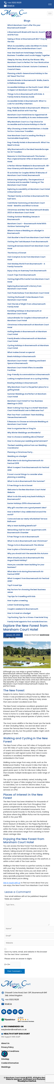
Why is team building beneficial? (22, 526)
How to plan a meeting (17, 600)
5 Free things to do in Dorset (20, 485)
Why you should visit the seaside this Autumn (27, 553)
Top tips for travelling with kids (21, 596)
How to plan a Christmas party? (21, 549)
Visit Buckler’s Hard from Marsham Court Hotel (28, 237)
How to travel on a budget (19, 613)
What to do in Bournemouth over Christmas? (27, 541)
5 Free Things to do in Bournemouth (23, 537)
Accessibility (49, 37)
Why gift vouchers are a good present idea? (27, 507)
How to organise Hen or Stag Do (21, 428)
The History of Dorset (16, 253)
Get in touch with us (11, 883)
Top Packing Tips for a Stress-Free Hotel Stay (27, 617)
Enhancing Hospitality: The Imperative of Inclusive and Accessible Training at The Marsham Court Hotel (25, 182)
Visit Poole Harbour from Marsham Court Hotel (28, 293)
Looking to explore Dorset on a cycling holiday (27, 378)
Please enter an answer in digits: (18, 959)
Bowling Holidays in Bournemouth (22, 383)
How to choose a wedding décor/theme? (25, 437)
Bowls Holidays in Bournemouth (21, 356)
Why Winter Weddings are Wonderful (23, 432)
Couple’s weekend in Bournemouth (22, 609)
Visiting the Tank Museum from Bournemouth (27, 241)
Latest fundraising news (18, 605)
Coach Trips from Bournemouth (21, 275)
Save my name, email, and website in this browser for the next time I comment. (26, 953)
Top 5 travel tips (14, 585)
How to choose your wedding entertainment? (27, 441)
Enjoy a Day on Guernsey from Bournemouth (26, 271)
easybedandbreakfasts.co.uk (13, 1029)
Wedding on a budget (17, 456)
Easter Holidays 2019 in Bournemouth (24, 503)
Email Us (10, 6)
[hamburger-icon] (50, 4)
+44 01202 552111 (14, 3)
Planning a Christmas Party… (20, 452)
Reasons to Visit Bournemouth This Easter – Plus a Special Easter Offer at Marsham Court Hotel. (27, 159)
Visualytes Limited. (27, 1081)
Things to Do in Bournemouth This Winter (25, 545)
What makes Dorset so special (21, 352)
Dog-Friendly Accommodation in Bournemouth (28, 374)
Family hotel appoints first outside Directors (27, 621)
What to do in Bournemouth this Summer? (26, 481)
